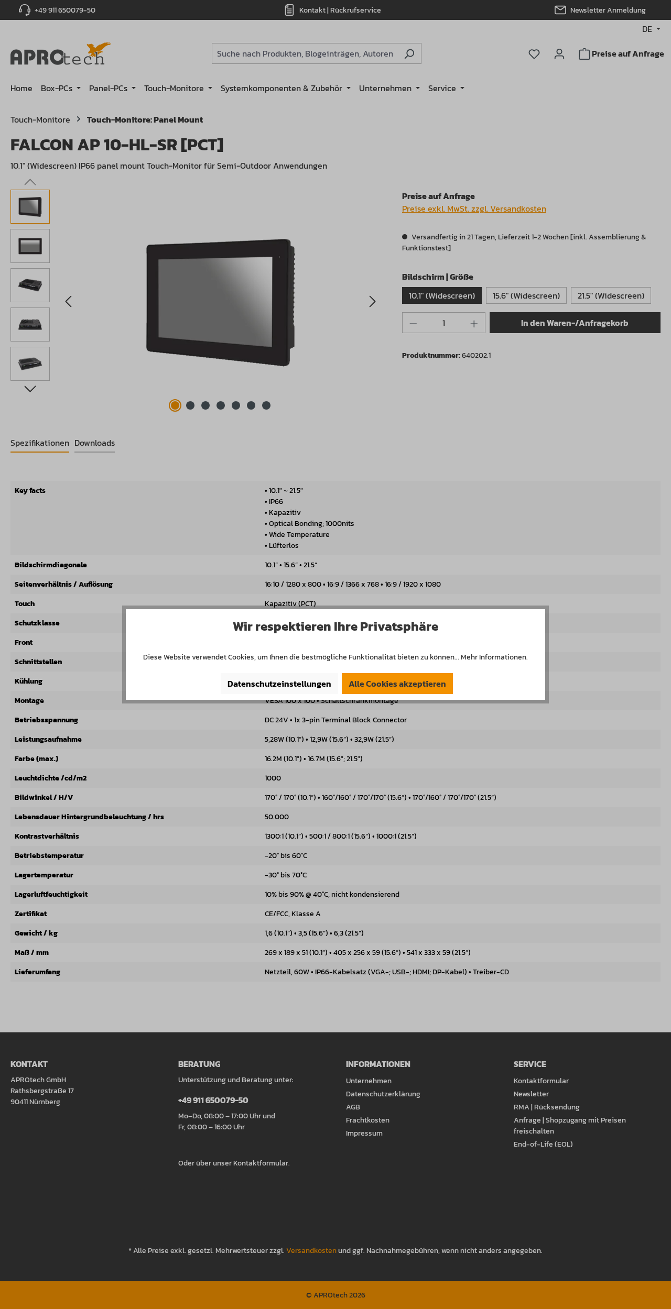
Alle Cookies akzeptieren (397, 683)
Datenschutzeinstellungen (279, 683)
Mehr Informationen (493, 657)
